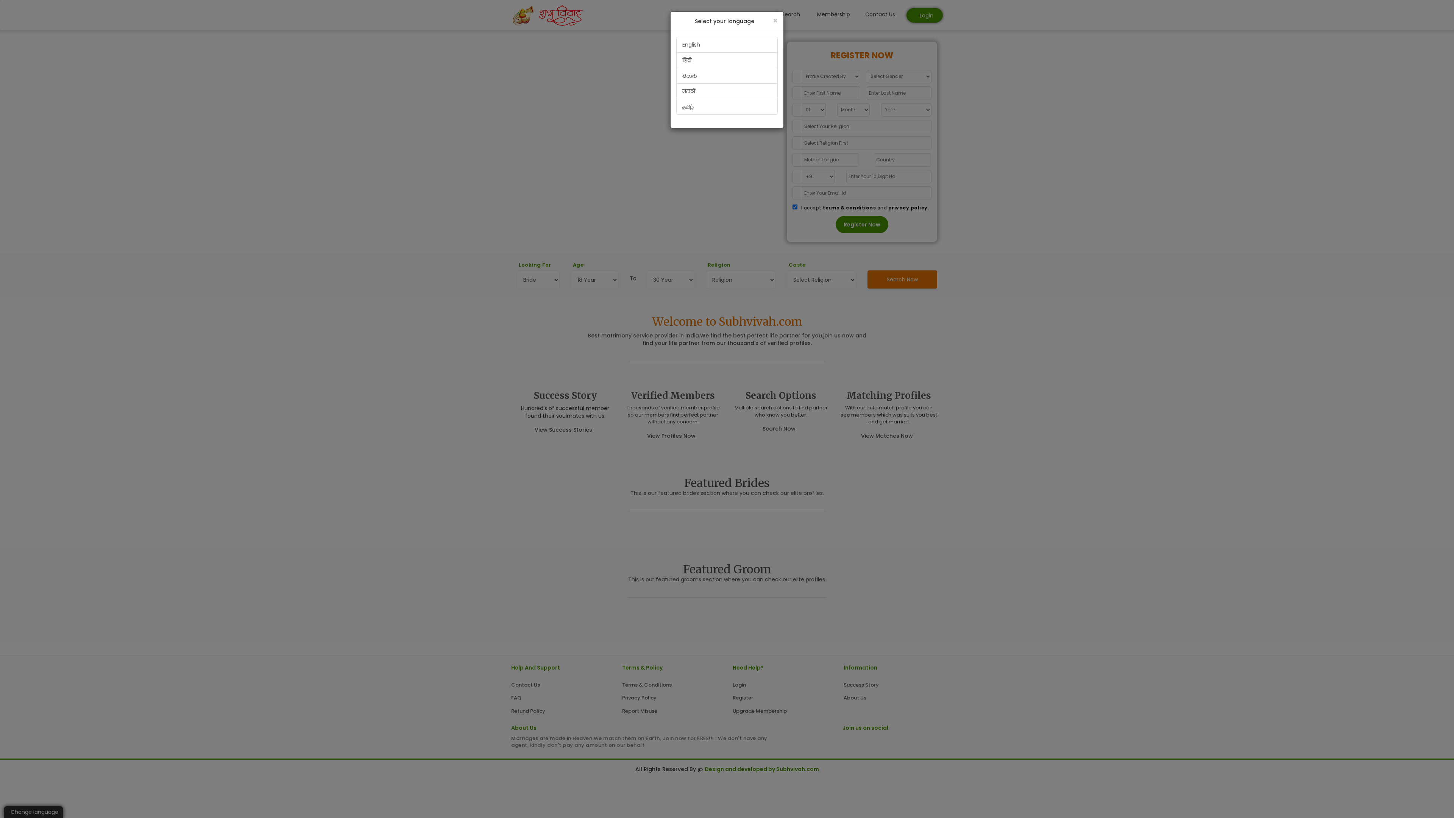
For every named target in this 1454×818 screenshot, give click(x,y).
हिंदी (686, 60)
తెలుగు (689, 76)
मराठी (688, 91)
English (691, 44)
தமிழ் (688, 107)
